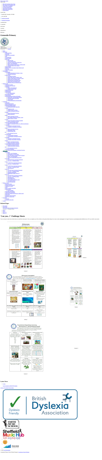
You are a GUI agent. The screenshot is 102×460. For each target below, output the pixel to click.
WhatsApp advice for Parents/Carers (14, 82)
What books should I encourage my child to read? (14, 193)
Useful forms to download (10, 192)
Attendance (7, 86)
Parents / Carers (6, 182)
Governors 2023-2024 (9, 199)
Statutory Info (5, 83)
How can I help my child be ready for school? (16, 155)
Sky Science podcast (11, 180)
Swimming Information (12, 172)
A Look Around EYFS (7, 7)
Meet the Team (10, 60)
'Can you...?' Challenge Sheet (13, 163)
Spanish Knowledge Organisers (13, 145)
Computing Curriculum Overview (14, 125)
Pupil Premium (8, 92)
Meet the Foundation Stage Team (9, 4)
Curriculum (5, 101)
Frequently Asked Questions (10, 195)
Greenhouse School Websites (23, 452)
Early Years (7, 59)
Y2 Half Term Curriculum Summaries (15, 166)
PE (5, 132)
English (6, 107)
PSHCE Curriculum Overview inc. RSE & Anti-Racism (18, 123)
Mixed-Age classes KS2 (9, 196)
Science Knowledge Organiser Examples (15, 120)
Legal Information (7, 450)
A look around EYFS (12, 61)
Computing (7, 124)
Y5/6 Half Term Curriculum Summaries (15, 175)
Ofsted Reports (8, 91)
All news (2, 387)
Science (6, 119)
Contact (4, 200)
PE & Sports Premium (9, 94)
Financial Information (9, 89)
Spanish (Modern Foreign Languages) (12, 143)
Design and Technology (9, 149)
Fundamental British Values (10, 105)
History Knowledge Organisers (13, 142)
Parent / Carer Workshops (12, 63)
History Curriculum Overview (13, 141)
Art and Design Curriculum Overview (15, 136)
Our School (5, 51)
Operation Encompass (12, 74)
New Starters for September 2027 (9, 5)
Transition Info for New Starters (13, 65)
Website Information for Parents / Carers (15, 73)
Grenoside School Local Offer (13, 98)
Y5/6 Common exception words (14, 179)
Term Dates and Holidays (7, 8)
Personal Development (9, 103)
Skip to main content (4, 0)
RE (5, 147)
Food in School (10, 190)
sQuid (6, 187)
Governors (5, 197)
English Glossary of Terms (12, 110)
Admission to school (9, 84)
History (6, 140)
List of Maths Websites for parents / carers (15, 117)
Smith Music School (11, 130)
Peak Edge (7, 54)
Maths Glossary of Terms (12, 118)
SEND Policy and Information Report (15, 97)
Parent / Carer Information (12, 156)
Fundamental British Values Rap (14, 106)
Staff (6, 56)
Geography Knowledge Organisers (14, 139)
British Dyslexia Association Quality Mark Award (14, 67)
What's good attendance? (12, 87)
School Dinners (8, 189)
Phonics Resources (11, 114)
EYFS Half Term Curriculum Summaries (15, 159)
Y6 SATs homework (11, 181)
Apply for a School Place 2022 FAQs (15, 157)
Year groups (7, 152)
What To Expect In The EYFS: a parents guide (16, 64)
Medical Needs (8, 66)
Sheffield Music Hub (11, 131)
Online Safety (7, 75)
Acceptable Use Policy (12, 76)
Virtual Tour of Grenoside (7, 6)
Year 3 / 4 (7, 169)
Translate (9, 48)
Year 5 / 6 (7, 174)
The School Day (8, 57)
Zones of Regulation (9, 69)
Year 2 (6, 164)
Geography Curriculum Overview (14, 138)
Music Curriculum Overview (13, 129)
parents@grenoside (5, 18)
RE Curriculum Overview (12, 148)
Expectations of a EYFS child (13, 154)
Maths (6, 115)
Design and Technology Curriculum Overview (16, 150)
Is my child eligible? (11, 93)
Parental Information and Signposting (14, 100)
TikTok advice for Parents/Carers (14, 81)
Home (4, 50)
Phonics (6, 112)
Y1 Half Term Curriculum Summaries (15, 162)
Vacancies (7, 68)
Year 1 (6, 161)
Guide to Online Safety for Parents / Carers (16, 78)
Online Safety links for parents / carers (15, 77)
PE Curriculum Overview (12, 133)
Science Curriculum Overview (13, 121)
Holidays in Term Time (12, 88)
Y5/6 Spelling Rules (11, 178)
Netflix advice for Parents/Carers (14, 79)
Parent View (7, 194)
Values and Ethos (8, 53)
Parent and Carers (8, 183)
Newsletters (6, 387)
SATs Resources (11, 168)
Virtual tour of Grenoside (10, 55)
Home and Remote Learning (10, 104)
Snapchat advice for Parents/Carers (14, 80)
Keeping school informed (10, 185)
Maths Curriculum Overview (13, 116)
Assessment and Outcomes (10, 85)
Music (6, 128)
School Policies (6, 10)
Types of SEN (10, 99)
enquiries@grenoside (6, 20)
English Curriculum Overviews (13, 111)
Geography (7, 137)
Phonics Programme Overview (13, 113)
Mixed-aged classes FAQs (8, 9)
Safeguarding (5, 70)
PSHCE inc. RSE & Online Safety (11, 122)
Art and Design (8, 134)
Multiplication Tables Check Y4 (13, 173)
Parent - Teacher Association (10, 188)
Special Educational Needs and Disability (13, 96)
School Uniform (8, 58)
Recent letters (11, 387)
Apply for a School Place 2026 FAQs (15, 62)
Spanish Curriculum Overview (13, 144)
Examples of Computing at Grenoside (15, 126)
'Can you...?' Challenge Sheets (13, 160)
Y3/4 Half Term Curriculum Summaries (15, 170)
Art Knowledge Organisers (13, 135)
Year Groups (5, 151)
